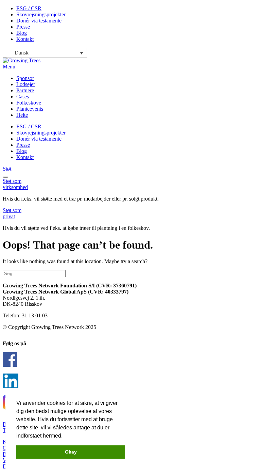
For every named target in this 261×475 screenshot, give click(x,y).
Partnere (25, 90)
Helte (22, 115)
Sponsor (25, 78)
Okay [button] (71, 452)
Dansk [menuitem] (22, 53)
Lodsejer (25, 84)
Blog (21, 33)
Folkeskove (28, 103)
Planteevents (29, 109)
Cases (22, 96)
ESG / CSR (28, 8)
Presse (23, 27)
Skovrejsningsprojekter (41, 14)
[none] (45, 53)
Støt (7, 169)
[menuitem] (45, 53)
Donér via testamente (39, 20)
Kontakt (25, 39)
